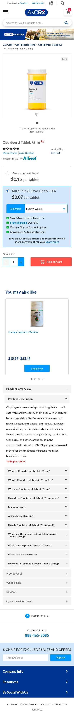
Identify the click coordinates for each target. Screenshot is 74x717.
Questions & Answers (19, 601)
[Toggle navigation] (5, 11)
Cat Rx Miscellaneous (50, 44)
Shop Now (37, 368)
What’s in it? (13, 582)
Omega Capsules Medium (23, 331)
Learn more (52, 241)
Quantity (8, 254)
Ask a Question (26, 153)
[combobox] (37, 22)
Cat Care (8, 44)
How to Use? (14, 573)
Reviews (11, 591)
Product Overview (18, 388)
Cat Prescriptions (25, 44)
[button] (37, 123)
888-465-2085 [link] (37, 3)
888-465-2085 (37, 635)
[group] (37, 89)
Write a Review (10, 153)
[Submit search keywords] (66, 22)
